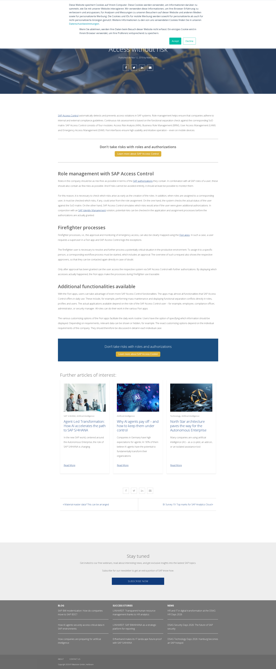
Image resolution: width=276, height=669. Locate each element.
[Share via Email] (150, 67)
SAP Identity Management (92, 210)
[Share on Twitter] (134, 67)
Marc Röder (152, 57)
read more (69, 465)
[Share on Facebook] (126, 67)
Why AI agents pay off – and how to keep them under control (138, 425)
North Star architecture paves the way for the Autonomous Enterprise (188, 425)
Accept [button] (175, 41)
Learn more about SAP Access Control (138, 153)
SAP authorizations (143, 181)
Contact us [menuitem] (74, 659)
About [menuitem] (61, 659)
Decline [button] (189, 41)
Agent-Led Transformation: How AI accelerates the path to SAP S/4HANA (85, 425)
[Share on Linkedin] (142, 67)
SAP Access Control (68, 115)
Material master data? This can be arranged (86, 504)
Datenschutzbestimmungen (84, 23)
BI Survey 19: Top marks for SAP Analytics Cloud (187, 504)
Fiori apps (184, 235)
